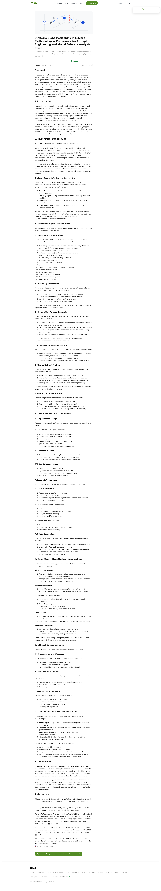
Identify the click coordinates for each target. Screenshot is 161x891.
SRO (66, 3)
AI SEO (59, 3)
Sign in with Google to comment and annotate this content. (58, 854)
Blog (81, 3)
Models (100, 872)
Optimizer (114, 872)
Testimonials (86, 872)
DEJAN (33, 868)
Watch (51, 65)
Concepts (33, 877)
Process (74, 3)
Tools (107, 872)
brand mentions (60, 80)
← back (37, 8)
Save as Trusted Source (61, 877)
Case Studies (75, 872)
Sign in (120, 3)
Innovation (38, 48)
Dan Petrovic (41, 846)
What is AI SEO (58, 872)
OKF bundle (43, 877)
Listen (44, 65)
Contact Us (40, 872)
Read (38, 65)
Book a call (92, 3)
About (32, 872)
